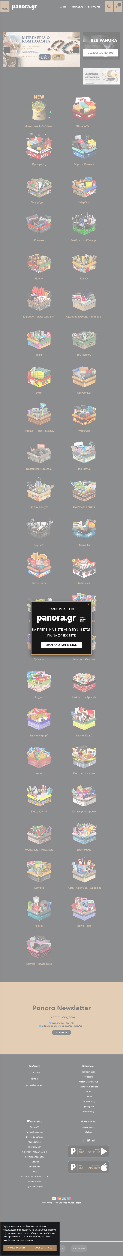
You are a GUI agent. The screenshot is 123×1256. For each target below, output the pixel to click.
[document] (30, 1247)
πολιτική (24, 1239)
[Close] (88, 604)
